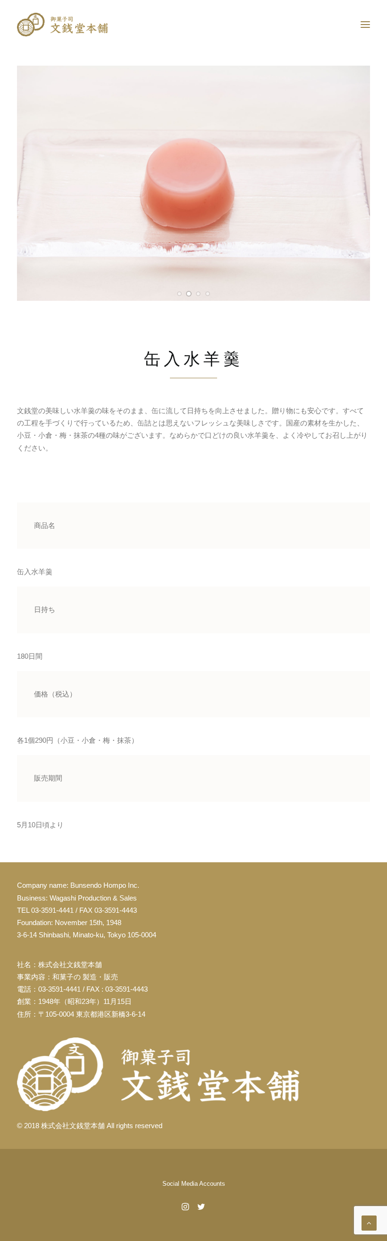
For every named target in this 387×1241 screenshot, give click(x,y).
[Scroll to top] (369, 1222)
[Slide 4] (207, 294)
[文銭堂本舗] (62, 24)
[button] (365, 24)
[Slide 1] (179, 294)
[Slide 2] (189, 294)
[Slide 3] (198, 294)
